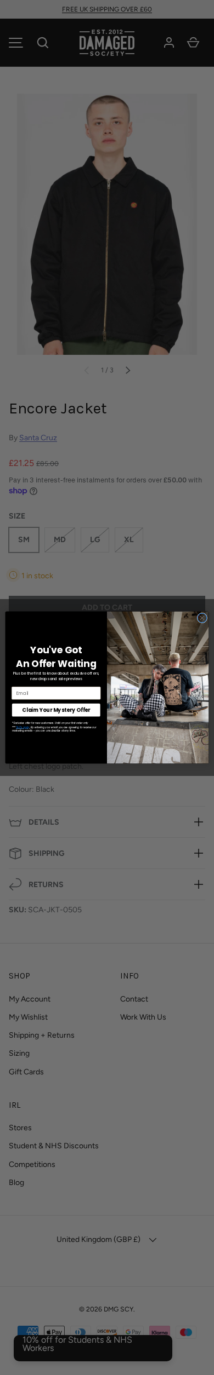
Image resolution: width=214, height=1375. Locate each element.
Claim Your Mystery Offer (56, 710)
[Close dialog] (202, 618)
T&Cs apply (23, 727)
